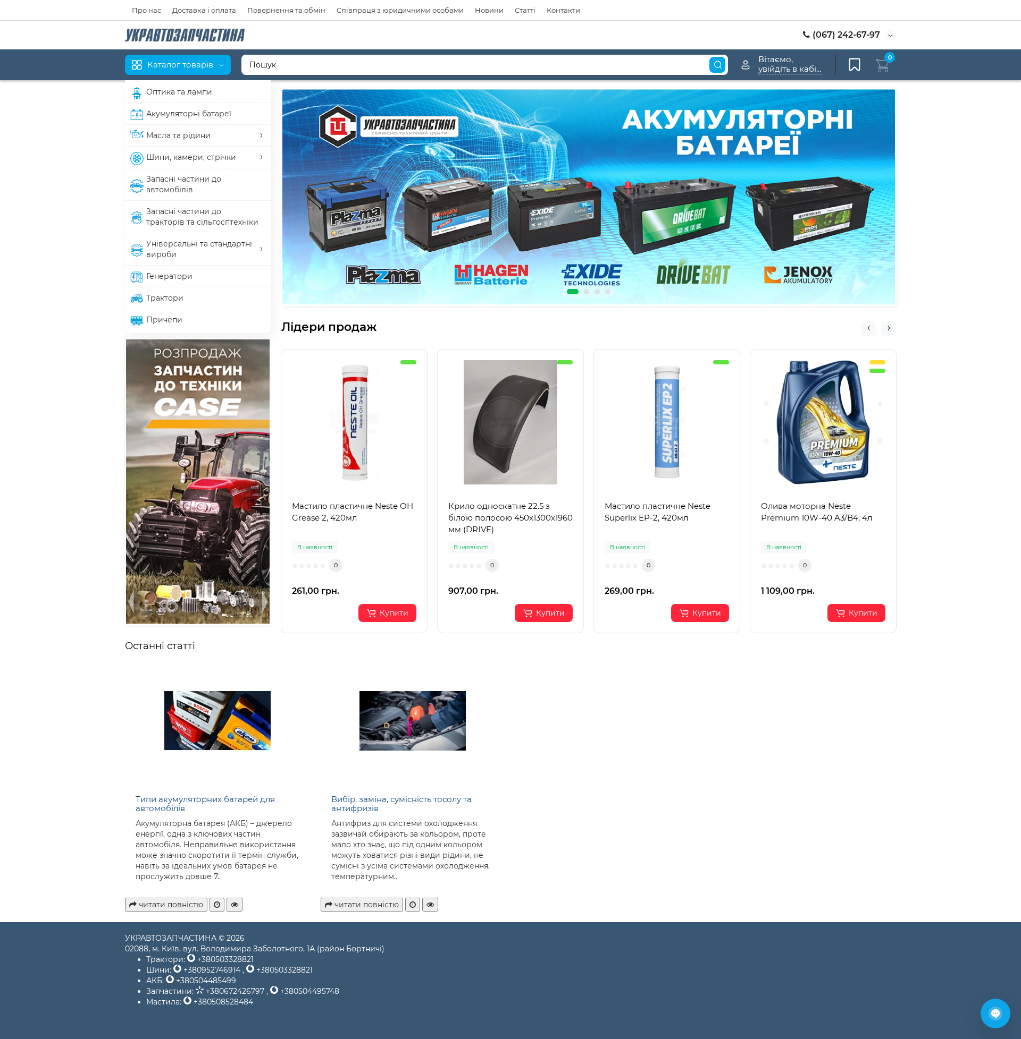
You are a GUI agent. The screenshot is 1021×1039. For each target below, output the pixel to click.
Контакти (563, 10)
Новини (489, 10)
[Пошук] (717, 65)
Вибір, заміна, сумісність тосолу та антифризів (401, 803)
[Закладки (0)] (854, 64)
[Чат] (995, 1013)
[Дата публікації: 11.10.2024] (217, 905)
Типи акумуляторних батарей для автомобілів (205, 803)
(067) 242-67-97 (845, 35)
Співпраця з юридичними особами (400, 10)
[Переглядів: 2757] (234, 905)
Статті (525, 10)
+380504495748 (308, 991)
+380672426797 (235, 991)
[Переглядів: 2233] (430, 905)
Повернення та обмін (286, 10)
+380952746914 (211, 970)
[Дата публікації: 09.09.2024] (412, 905)
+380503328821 (224, 959)
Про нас (146, 10)
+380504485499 (205, 980)
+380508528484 (222, 1002)
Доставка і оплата (204, 10)
